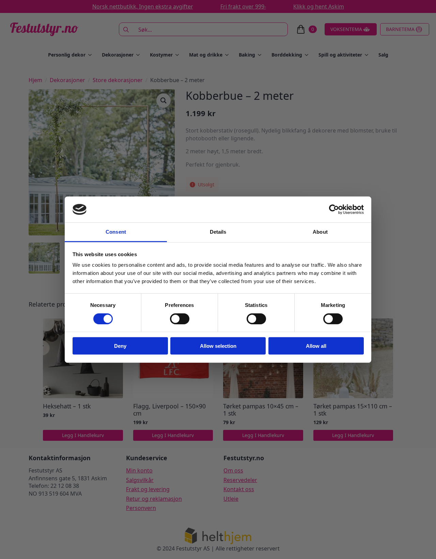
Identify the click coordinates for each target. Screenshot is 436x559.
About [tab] (320, 232)
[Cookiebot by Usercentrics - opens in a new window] (334, 209)
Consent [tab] (116, 232)
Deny (120, 346)
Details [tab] (218, 232)
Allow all (316, 346)
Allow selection (218, 346)
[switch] (179, 318)
